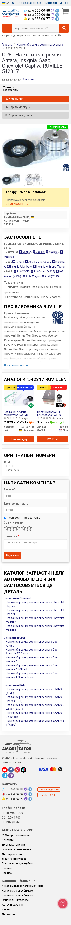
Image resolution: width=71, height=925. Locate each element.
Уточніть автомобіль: (11, 89)
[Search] (64, 28)
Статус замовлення (17, 835)
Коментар (11, 536)
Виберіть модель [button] (17, 115)
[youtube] (5, 770)
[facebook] (11, 770)
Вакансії (7, 909)
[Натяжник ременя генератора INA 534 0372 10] (19, 396)
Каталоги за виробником (17, 890)
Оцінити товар (13, 522)
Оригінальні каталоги (15, 899)
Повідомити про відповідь (24, 517)
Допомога (8, 914)
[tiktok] (23, 770)
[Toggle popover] (62, 903)
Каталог (7, 868)
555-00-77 (39, 19)
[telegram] (5, 775)
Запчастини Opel (14, 637)
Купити (52, 439)
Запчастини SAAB (15, 685)
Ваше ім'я (10, 489)
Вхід (65, 2)
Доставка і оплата (30, 2)
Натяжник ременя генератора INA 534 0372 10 (16, 413)
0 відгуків (28, 79)
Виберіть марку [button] (16, 107)
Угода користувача (14, 858)
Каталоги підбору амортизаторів (22, 885)
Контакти (51, 2)
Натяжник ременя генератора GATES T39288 (49, 413)
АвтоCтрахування (13, 904)
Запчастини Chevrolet (17, 598)
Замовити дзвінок (49, 789)
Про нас (7, 872)
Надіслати (12, 555)
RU (12, 2)
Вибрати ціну (19, 439)
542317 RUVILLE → (17, 203)
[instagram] (17, 770)
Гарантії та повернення (16, 849)
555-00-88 (39, 10)
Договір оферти (12, 854)
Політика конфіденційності (18, 863)
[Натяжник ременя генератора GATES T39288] (52, 396)
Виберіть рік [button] (14, 99)
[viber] (11, 775)
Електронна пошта (16, 503)
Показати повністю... (17, 365)
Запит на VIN (49, 795)
